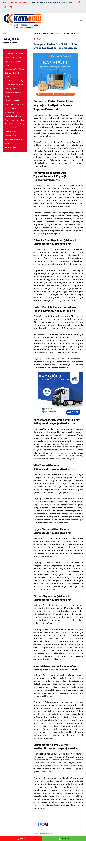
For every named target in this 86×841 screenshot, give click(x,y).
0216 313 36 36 (62, 2)
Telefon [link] (22, 838)
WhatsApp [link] (65, 838)
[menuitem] (15, 53)
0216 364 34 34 (41, 2)
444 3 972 (72, 2)
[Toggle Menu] (81, 21)
